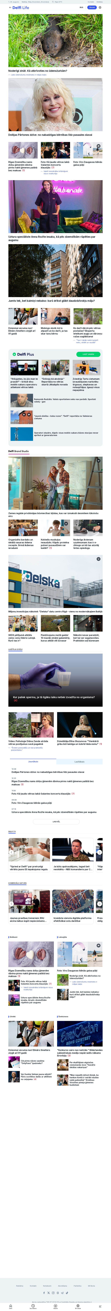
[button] (100, 7)
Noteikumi (47, 1286)
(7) (52, 167)
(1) (23, 170)
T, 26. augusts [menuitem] (13, 2)
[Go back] (10, 7)
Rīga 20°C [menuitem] (58, 2)
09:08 (14, 800)
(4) (15, 700)
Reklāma (19, 1286)
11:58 (14, 791)
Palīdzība (77, 1286)
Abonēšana (62, 1286)
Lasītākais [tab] (79, 762)
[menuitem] (81, 7)
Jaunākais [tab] (33, 761)
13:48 (14, 769)
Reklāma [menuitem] (100, 2)
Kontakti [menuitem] (91, 2)
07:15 (14, 809)
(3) (69, 1055)
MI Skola (91, 1286)
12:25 (14, 778)
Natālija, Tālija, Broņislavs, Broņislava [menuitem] (35, 2)
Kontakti (33, 1286)
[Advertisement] (55, 1121)
